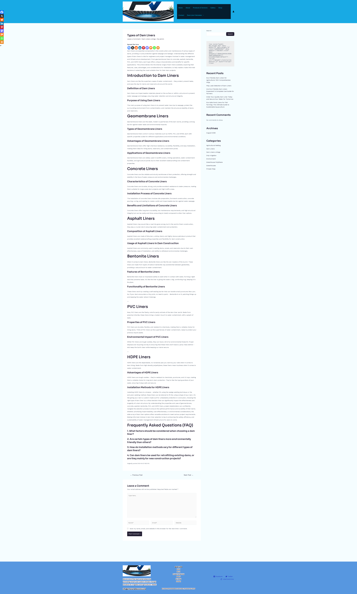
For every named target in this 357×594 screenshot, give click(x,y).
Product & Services (178, 574)
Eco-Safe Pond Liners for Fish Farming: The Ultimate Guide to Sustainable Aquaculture (217, 105)
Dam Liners (210, 149)
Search (208, 30)
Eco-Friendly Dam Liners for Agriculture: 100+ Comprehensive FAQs (218, 80)
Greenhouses (211, 165)
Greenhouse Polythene (214, 162)
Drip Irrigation (211, 155)
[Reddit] (136, 47)
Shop (220, 8)
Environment (211, 159)
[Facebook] (129, 47)
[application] (203, 15)
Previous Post (136, 475)
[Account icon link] (233, 11)
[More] (158, 47)
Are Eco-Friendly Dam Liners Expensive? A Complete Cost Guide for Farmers (220, 91)
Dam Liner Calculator (194, 15)
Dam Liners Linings (149, 39)
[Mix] (150, 47)
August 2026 (211, 133)
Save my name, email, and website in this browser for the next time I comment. (158, 529)
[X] (132, 47)
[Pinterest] (143, 47)
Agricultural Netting (213, 145)
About (188, 8)
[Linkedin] (139, 47)
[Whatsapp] (154, 47)
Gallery (212, 8)
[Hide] (0, 45)
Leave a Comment (133, 39)
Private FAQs (210, 169)
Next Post (188, 475)
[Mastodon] (147, 47)
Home (180, 8)
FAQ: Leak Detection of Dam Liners (218, 86)
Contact (181, 15)
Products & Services (200, 8)
